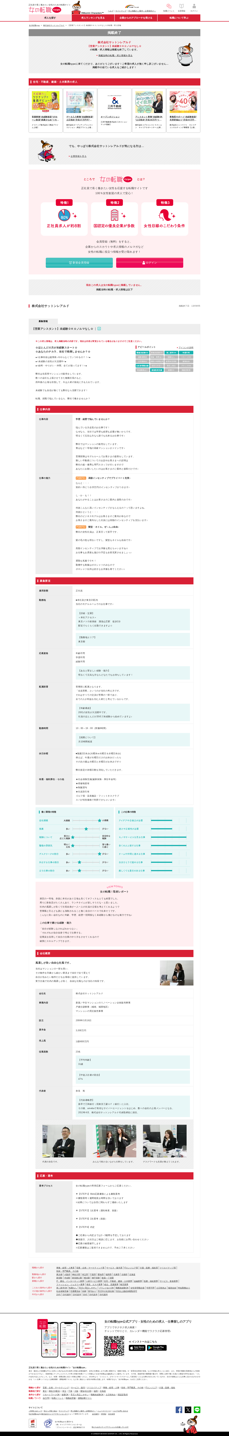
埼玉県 (85, 1274)
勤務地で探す (35, 1391)
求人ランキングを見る (93, 17)
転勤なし (73, 1288)
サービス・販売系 (114, 1268)
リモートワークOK (51, 1395)
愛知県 (101, 1274)
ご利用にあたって (35, 1411)
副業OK (65, 1395)
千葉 (70, 1391)
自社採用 (111, 1414)
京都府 (124, 1274)
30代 (85, 1294)
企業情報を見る (79, 156)
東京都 (59, 1274)
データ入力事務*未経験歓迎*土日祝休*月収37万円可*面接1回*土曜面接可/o (80, 118)
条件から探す (35, 1395)
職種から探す (35, 1388)
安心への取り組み (50, 1411)
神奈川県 (76, 1274)
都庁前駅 (96, 1278)
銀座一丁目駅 (108, 1278)
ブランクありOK (106, 1288)
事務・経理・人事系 (65, 1268)
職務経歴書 (71, 1398)
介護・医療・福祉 (167, 1388)
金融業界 (138, 1281)
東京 (45, 1391)
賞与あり (92, 1291)
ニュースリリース (104, 1411)
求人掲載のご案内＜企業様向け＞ (142, 11)
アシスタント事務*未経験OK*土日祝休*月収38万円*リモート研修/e (149, 118)
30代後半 (103, 1294)
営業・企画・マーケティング (56, 1388)
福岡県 (109, 1274)
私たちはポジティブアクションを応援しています (110, 1427)
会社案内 (95, 1414)
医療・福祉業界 (151, 1281)
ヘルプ (110, 11)
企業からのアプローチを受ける (136, 17)
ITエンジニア (151, 1388)
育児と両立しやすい (88, 1288)
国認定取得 (123, 1395)
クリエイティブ (94, 1388)
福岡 (96, 1391)
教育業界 (124, 1284)
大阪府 (67, 1274)
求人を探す (50, 17)
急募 (84, 1291)
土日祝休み (161, 1288)
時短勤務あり (184, 1288)
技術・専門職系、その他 (67, 1271)
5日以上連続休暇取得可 (126, 1291)
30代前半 (93, 1294)
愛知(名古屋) (86, 1391)
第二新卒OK (61, 1288)
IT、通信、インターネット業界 (70, 1281)
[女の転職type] (34, 1414)
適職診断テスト (85, 1398)
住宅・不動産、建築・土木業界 (118, 1281)
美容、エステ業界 (94, 1284)
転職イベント (58, 1398)
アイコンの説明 (186, 347)
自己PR (46, 1398)
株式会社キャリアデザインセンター (54, 1414)
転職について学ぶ (179, 17)
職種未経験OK (122, 1288)
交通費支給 (75, 1291)
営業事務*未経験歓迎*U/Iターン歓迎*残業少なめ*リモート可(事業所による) (45, 118)
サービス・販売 (78, 1388)
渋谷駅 (67, 1278)
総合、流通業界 (111, 1284)
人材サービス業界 (94, 1281)
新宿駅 (59, 1278)
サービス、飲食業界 (169, 1281)
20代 (58, 1294)
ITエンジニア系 (131, 1268)
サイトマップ (120, 11)
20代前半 (77, 1294)
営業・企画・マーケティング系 (90, 1268)
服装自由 (172, 1288)
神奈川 (52, 1391)
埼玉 (64, 1391)
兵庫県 (116, 1274)
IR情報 (103, 1414)
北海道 (132, 1274)
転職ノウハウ (35, 1398)
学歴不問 (150, 1288)
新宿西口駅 (77, 1278)
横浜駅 (87, 1278)
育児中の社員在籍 (106, 1291)
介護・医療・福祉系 (149, 1268)
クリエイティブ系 (168, 1268)
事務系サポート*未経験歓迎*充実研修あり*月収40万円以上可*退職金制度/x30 (183, 118)
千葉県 (93, 1274)
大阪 (76, 1391)
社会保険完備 (62, 1291)
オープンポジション (110, 117)
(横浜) (57, 1391)
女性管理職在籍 (137, 1288)
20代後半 (67, 1294)
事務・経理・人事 (111, 1388)
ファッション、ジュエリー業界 (70, 1284)
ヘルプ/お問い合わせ (120, 1411)
